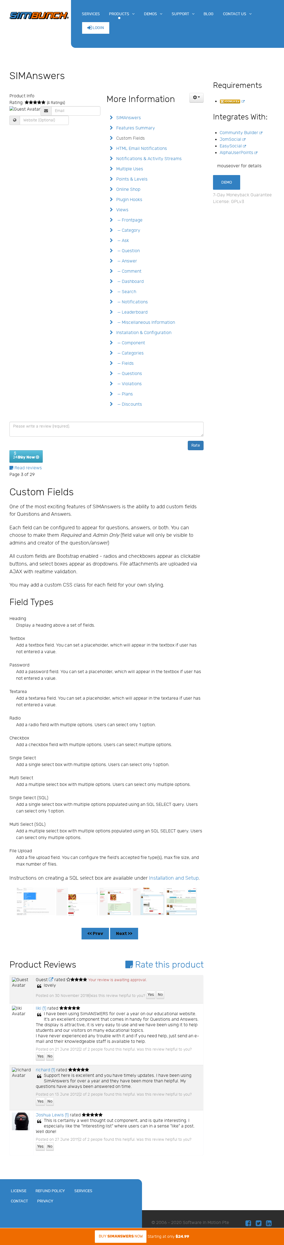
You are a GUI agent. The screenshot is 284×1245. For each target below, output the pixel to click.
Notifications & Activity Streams (148, 159)
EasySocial (231, 146)
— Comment (128, 271)
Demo (226, 182)
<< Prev (95, 933)
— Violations (128, 384)
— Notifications (131, 302)
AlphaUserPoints (237, 152)
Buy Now (121, 1236)
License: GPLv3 (228, 201)
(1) (41, 1008)
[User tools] (196, 98)
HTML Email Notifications (141, 148)
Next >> (124, 933)
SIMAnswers (128, 118)
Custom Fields (130, 138)
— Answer (126, 261)
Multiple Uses (129, 169)
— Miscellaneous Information (145, 322)
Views (121, 210)
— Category (127, 230)
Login (98, 27)
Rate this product (168, 965)
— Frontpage (129, 220)
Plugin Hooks (128, 199)
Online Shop (127, 189)
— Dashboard (129, 281)
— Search (125, 292)
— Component (130, 343)
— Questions (128, 373)
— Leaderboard (131, 312)
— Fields (124, 363)
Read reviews (27, 468)
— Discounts (128, 404)
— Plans (124, 394)
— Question (127, 251)
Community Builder (239, 133)
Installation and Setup (174, 878)
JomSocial (231, 139)
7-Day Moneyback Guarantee (242, 195)
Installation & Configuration (143, 332)
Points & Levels (131, 179)
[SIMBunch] (39, 15)
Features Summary (135, 128)
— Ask (122, 240)
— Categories (129, 353)
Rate (195, 445)
